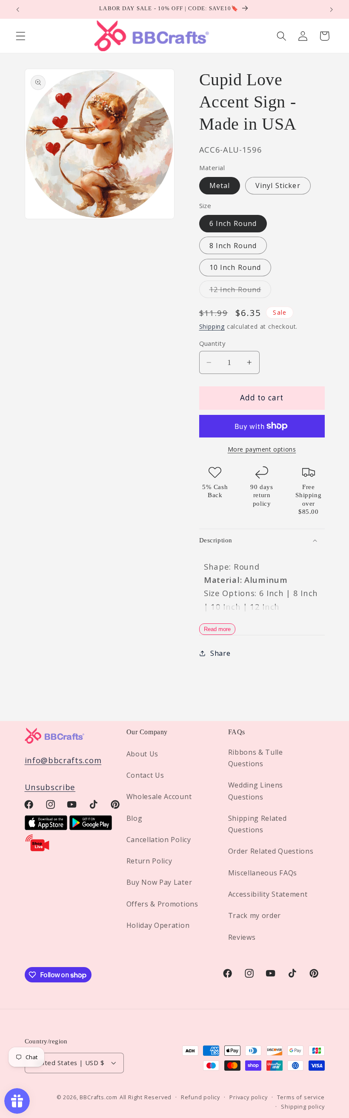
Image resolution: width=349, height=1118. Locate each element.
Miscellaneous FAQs (262, 873)
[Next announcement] (331, 9)
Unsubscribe (50, 787)
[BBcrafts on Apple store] (46, 827)
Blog (134, 818)
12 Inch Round (240, 291)
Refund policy (200, 1097)
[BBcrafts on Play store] (90, 827)
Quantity (212, 343)
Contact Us (145, 775)
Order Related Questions (271, 851)
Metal (219, 185)
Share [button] (220, 653)
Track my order (254, 915)
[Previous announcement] (18, 9)
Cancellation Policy (158, 839)
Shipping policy (302, 1106)
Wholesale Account (159, 796)
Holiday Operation (158, 925)
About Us (142, 754)
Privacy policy (248, 1097)
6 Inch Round (233, 223)
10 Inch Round (235, 267)
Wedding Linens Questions (255, 790)
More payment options (262, 449)
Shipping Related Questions (257, 824)
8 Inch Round (233, 245)
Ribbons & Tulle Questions (255, 757)
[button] (20, 36)
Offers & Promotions (162, 904)
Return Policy (149, 861)
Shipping (212, 326)
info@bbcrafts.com (63, 760)
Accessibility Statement (268, 894)
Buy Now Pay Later (159, 882)
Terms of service (301, 1097)
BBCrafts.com (98, 1097)
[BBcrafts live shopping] (37, 849)
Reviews (242, 937)
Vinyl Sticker (277, 185)
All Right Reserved (146, 1097)
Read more (217, 629)
